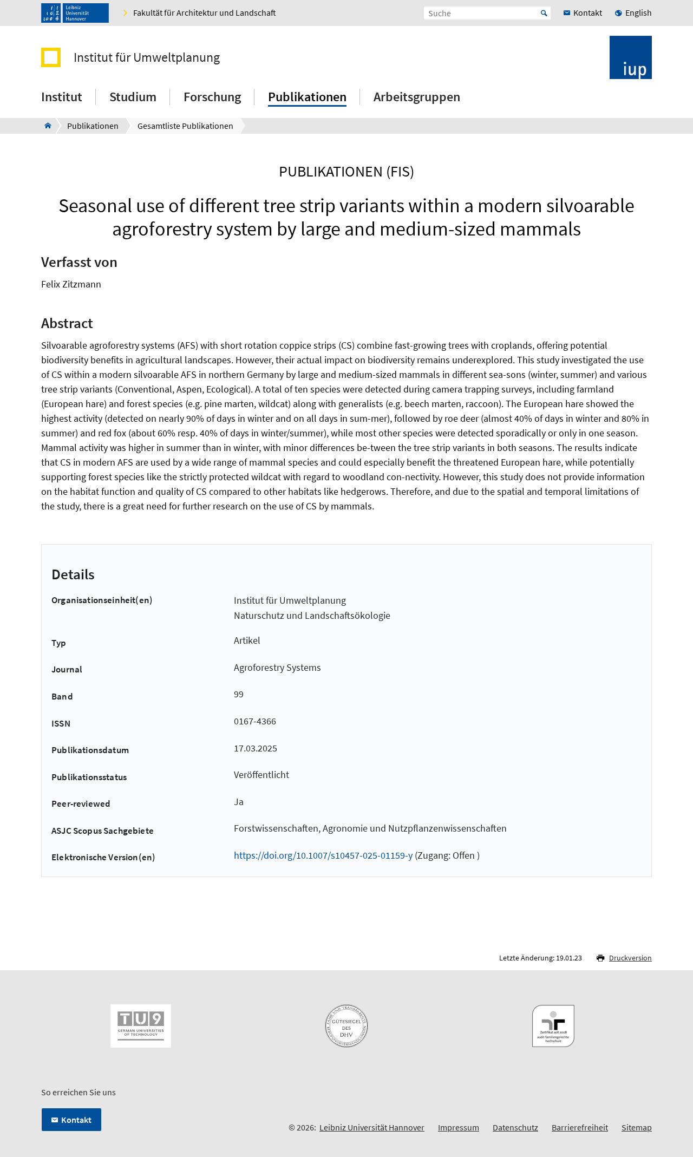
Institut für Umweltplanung (147, 57)
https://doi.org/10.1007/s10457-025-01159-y (323, 855)
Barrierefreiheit (580, 1127)
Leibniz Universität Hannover (371, 1127)
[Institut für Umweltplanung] (45, 125)
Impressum (458, 1127)
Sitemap (637, 1127)
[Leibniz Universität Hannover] (75, 13)
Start (544, 12)
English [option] (638, 12)
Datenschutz (515, 1127)
